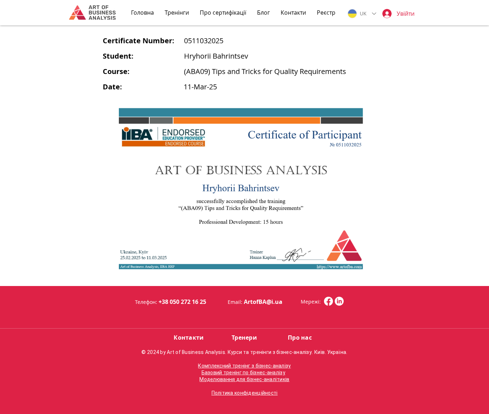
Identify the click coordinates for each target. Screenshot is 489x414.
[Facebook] (328, 301)
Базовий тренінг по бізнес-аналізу (243, 372)
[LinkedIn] (339, 301)
